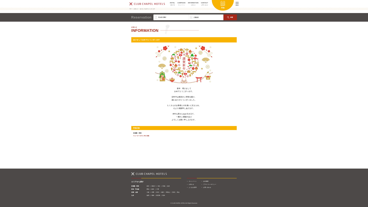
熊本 (163, 195)
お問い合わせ (204, 5)
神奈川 (153, 186)
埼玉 (159, 186)
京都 (173, 192)
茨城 (163, 186)
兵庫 (153, 192)
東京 (148, 186)
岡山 (178, 192)
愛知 (148, 189)
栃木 (168, 186)
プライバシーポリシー (209, 184)
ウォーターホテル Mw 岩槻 (141, 135)
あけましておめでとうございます (147, 8)
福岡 (148, 195)
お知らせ (193, 5)
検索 (231, 17)
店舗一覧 (172, 5)
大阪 (148, 192)
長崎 (153, 195)
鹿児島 (158, 195)
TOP (130, 8)
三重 (157, 189)
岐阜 (153, 189)
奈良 (157, 192)
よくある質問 (193, 187)
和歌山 (168, 192)
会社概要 (205, 181)
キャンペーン (181, 5)
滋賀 (162, 192)
